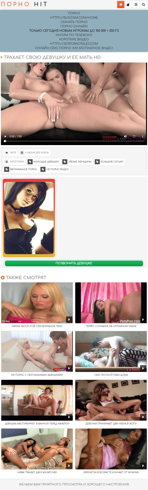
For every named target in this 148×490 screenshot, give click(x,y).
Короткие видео (74, 39)
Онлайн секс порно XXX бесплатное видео (74, 48)
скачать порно (74, 22)
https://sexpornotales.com (74, 43)
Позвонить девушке (74, 263)
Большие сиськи (112, 161)
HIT (25, 4)
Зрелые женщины (79, 161)
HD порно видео (57, 169)
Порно (74, 13)
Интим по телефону (74, 35)
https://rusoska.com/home (74, 17)
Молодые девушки (46, 161)
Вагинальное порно (23, 169)
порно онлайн (74, 26)
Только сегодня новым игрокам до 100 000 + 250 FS (74, 30)
